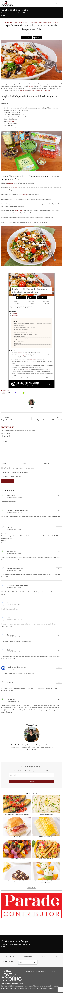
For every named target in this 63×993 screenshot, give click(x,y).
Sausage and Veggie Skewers (17, 858)
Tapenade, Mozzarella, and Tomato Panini (49, 419)
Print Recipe (38, 37)
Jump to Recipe (27, 37)
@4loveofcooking (23, 384)
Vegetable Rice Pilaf (7, 419)
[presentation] (17, 804)
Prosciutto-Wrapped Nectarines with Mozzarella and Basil (46, 882)
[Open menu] (60, 3)
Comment (5, 441)
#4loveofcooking (47, 384)
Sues (8, 682)
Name (4, 463)
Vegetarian (55, 22)
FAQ (56, 956)
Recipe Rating (5, 433)
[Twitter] (6, 961)
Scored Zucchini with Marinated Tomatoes (17, 814)
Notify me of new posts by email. (12, 476)
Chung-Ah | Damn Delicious (16, 510)
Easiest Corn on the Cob (46, 836)
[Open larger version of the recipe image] (31, 284)
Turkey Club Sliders (17, 836)
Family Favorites (19, 22)
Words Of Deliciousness (15, 667)
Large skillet (15, 315)
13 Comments (32, 33)
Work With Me (10, 956)
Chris (8, 650)
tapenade (31, 86)
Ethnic (12, 22)
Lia (8, 527)
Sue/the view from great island (17, 586)
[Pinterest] (11, 961)
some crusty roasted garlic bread (40, 90)
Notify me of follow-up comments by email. (16, 472)
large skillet (24, 194)
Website (46, 463)
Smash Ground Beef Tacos (46, 858)
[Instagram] (8, 961)
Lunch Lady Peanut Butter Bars (17, 881)
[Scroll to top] (59, 987)
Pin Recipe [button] (32, 298)
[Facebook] (3, 961)
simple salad (24, 90)
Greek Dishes (38, 22)
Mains (45, 22)
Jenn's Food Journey (13, 568)
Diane (9, 635)
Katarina (10, 495)
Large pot (14, 313)
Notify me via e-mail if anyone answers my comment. (18, 468)
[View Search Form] (57, 3)
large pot (15, 188)
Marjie (9, 618)
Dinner (7, 22)
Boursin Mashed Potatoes (46, 814)
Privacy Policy (27, 956)
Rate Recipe (42, 298)
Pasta (49, 22)
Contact (43, 956)
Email (25, 463)
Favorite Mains (29, 22)
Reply (58, 495)
